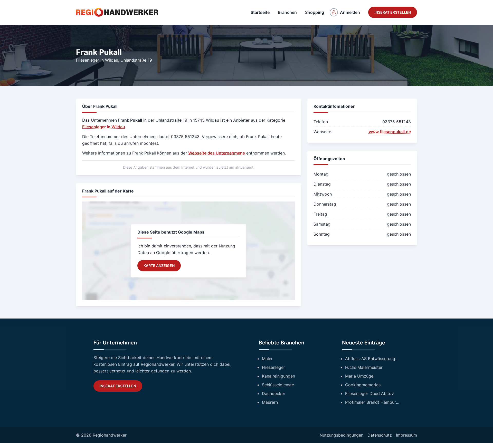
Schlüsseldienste (278, 384)
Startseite (260, 12)
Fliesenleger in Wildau (97, 60)
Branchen (287, 12)
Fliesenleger (273, 367)
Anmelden (350, 12)
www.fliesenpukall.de (390, 131)
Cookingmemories (363, 384)
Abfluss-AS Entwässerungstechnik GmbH (372, 358)
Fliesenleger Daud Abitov (369, 393)
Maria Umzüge (359, 376)
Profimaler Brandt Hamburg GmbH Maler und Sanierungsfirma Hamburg (372, 402)
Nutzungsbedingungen (341, 435)
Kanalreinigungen (278, 376)
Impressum (406, 435)
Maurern (270, 402)
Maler (267, 358)
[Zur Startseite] (117, 12)
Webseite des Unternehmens (216, 153)
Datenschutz (379, 435)
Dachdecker (273, 393)
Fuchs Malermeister (364, 367)
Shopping (314, 12)
